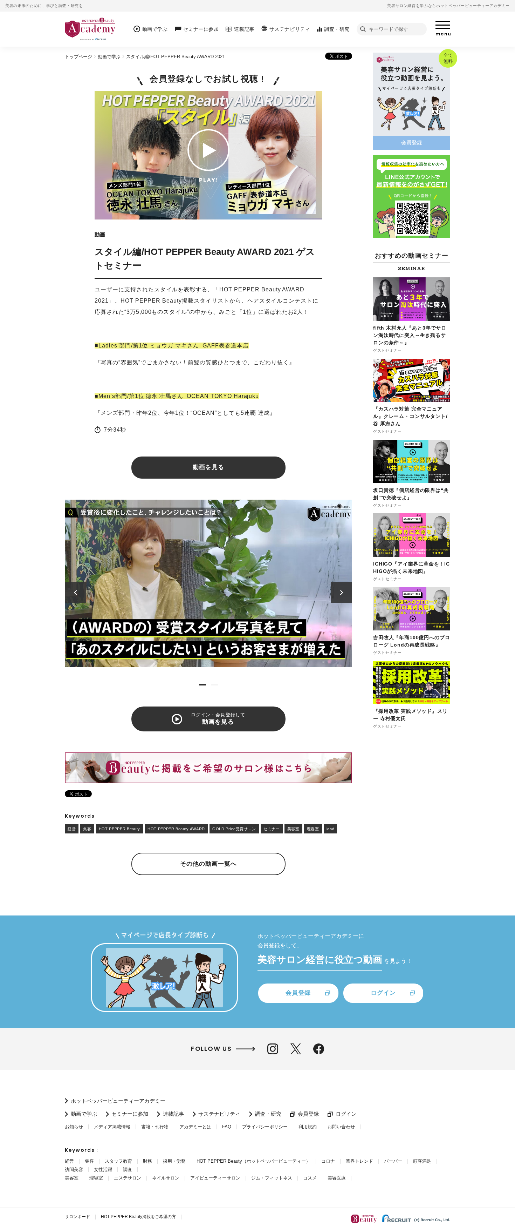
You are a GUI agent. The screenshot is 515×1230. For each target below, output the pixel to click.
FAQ (226, 1126)
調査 (127, 1169)
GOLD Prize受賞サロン (234, 829)
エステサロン (127, 1178)
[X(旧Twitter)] (295, 1048)
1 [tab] (202, 684)
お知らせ (74, 1126)
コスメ (310, 1178)
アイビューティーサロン (215, 1178)
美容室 (293, 829)
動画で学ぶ (109, 56)
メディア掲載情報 (112, 1126)
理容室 (313, 829)
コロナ (328, 1161)
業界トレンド (359, 1161)
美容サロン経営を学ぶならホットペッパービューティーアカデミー (448, 6)
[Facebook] (318, 1048)
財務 (147, 1161)
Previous (75, 592)
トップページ (78, 56)
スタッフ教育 (118, 1161)
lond (331, 829)
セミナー (271, 829)
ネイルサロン (165, 1178)
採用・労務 (174, 1161)
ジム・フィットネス (271, 1178)
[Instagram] (272, 1048)
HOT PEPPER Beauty (119, 829)
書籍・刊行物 (155, 1126)
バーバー (393, 1161)
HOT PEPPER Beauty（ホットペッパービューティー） (253, 1161)
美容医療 (337, 1178)
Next (342, 592)
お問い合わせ (341, 1126)
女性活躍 (103, 1169)
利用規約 (307, 1126)
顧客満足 (422, 1161)
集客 (87, 829)
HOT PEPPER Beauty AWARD (176, 829)
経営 (72, 829)
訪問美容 (74, 1169)
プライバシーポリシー (265, 1126)
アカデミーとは (195, 1126)
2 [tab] (214, 684)
